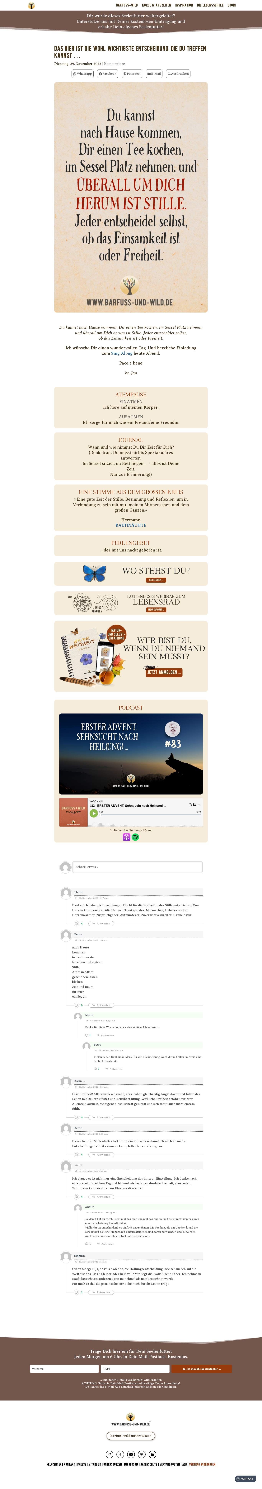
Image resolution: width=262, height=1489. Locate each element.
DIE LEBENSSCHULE (210, 5)
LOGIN (232, 5)
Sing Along (122, 353)
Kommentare (114, 64)
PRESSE (81, 1464)
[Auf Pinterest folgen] (142, 1454)
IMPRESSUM (131, 1464)
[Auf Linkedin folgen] (152, 1454)
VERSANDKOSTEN (170, 1464)
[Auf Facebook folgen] (120, 1454)
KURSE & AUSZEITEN (156, 5)
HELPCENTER (54, 1464)
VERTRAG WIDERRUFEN (202, 1464)
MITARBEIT (94, 1464)
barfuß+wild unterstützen (131, 1436)
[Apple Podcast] (126, 838)
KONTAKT (70, 1464)
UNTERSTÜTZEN (112, 1464)
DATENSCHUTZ (148, 1464)
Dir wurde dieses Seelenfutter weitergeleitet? (131, 15)
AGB (184, 1464)
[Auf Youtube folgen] (131, 1454)
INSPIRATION (184, 5)
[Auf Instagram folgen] (109, 1454)
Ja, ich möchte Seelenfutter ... (202, 1369)
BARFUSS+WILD (127, 5)
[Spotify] (135, 838)
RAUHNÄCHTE (130, 525)
